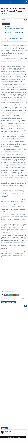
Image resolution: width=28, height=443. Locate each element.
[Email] (17, 295)
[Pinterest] (14, 295)
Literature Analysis (7, 2)
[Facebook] (2, 13)
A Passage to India (8, 6)
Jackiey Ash (8, 431)
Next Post (24, 298)
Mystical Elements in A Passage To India (15, 36)
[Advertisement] (14, 275)
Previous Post (4, 298)
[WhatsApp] (6, 13)
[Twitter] (4, 13)
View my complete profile (9, 432)
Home (2, 6)
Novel (13, 291)
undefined (9, 26)
